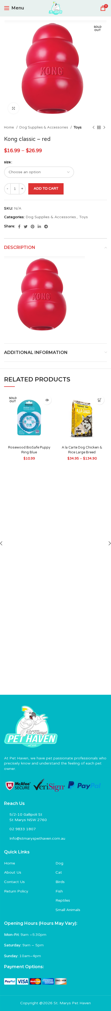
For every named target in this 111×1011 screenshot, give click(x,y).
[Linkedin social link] (39, 226)
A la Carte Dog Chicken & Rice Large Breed (82, 449)
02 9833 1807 (22, 829)
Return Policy (16, 891)
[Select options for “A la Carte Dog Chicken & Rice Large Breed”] (99, 400)
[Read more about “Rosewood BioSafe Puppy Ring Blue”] (46, 400)
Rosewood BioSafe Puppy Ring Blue (29, 449)
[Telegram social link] (46, 226)
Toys (78, 127)
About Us (12, 872)
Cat (59, 872)
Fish (59, 891)
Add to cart (46, 188)
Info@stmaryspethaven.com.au (37, 838)
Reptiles (63, 900)
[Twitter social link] (25, 226)
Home (9, 127)
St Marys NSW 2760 (28, 820)
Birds (60, 882)
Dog (59, 863)
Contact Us (14, 882)
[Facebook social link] (19, 226)
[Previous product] (93, 127)
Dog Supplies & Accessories (44, 127)
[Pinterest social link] (32, 226)
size (7, 162)
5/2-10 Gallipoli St (25, 814)
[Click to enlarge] (13, 108)
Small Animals (68, 910)
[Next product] (104, 127)
